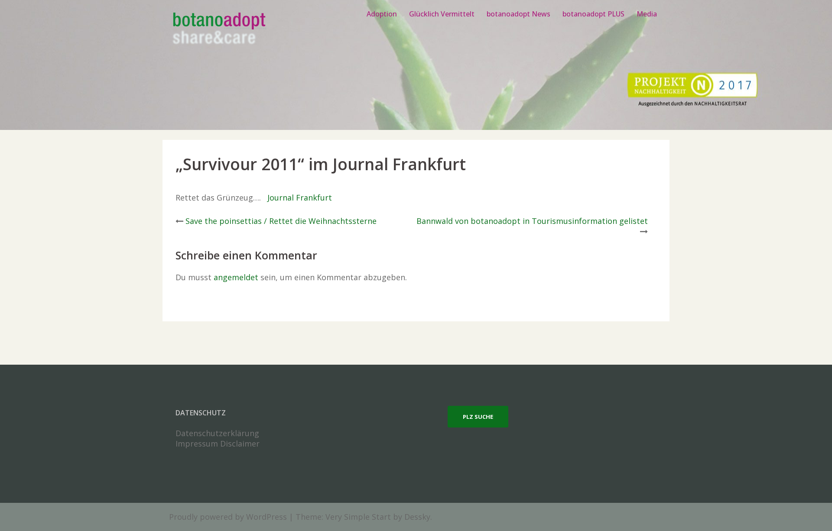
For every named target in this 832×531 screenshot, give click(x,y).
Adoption (382, 14)
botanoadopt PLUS (593, 14)
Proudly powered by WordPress (228, 517)
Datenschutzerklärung (217, 433)
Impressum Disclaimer (218, 443)
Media (647, 14)
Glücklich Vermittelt (441, 14)
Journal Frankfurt (298, 197)
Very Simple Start (358, 517)
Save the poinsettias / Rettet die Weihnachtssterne (281, 221)
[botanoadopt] (218, 29)
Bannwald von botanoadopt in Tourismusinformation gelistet (532, 221)
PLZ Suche (478, 417)
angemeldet (236, 277)
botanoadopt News (518, 14)
